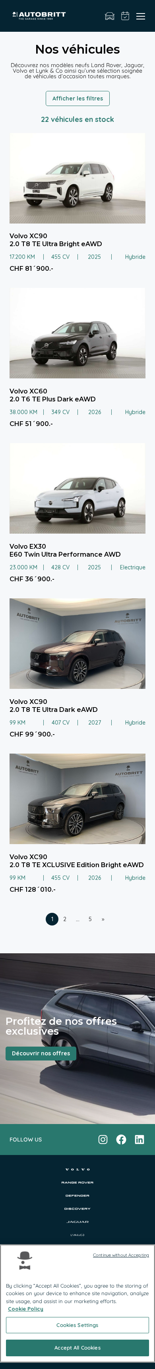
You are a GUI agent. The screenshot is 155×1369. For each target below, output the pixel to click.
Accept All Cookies (77, 1347)
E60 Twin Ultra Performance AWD (65, 554)
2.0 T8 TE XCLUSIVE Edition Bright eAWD (77, 865)
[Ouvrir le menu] (140, 16)
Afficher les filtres (77, 98)
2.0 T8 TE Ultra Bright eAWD (56, 244)
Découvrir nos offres (41, 1053)
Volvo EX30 (28, 546)
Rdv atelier (125, 16)
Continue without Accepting (121, 1255)
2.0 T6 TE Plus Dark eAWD (53, 399)
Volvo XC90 (28, 236)
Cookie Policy (25, 1308)
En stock (109, 16)
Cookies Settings (77, 1325)
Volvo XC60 (28, 391)
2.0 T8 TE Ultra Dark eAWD (54, 709)
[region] (77, 1303)
